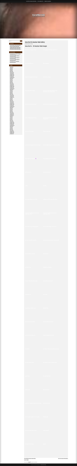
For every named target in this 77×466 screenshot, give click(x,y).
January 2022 (12, 114)
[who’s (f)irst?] (34, 360)
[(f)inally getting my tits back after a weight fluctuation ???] (52, 129)
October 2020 (12, 124)
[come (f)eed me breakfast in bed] (34, 319)
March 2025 (11, 83)
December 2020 (12, 122)
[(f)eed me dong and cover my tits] (52, 346)
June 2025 (11, 80)
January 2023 (12, 102)
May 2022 (11, 110)
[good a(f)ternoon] (34, 278)
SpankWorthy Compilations (47, 1)
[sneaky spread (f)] (52, 441)
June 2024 (11, 91)
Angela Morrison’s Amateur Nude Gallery (15, 48)
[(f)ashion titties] (52, 319)
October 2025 (12, 76)
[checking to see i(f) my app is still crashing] (52, 210)
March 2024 (11, 94)
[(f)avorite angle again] (52, 142)
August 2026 (11, 67)
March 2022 (11, 112)
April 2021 (11, 119)
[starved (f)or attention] (52, 88)
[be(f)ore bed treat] (34, 183)
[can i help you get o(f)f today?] (34, 333)
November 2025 (12, 75)
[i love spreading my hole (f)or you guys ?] (52, 169)
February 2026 (12, 72)
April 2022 (11, 111)
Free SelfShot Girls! (38, 15)
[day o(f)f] (52, 455)
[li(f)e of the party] (52, 74)
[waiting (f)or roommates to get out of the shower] (34, 414)
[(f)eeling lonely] (52, 428)
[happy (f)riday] (34, 387)
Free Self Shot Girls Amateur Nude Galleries (31, 1)
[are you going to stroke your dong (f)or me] (52, 61)
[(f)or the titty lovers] (52, 414)
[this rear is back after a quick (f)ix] (34, 251)
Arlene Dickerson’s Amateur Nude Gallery (15, 49)
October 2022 (12, 105)
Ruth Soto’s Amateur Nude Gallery (63, 458)
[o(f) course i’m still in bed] (34, 455)
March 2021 (11, 120)
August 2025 (11, 78)
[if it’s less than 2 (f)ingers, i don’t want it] (52, 237)
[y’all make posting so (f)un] (34, 373)
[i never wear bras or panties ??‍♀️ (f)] (34, 169)
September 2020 (12, 125)
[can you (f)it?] (52, 305)
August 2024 (11, 89)
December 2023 (12, 97)
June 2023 (11, 98)
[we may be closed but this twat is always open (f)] (52, 251)
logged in (29, 462)
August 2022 (11, 107)
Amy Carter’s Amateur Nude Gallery (14, 46)
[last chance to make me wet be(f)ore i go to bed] (52, 360)
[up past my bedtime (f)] (52, 183)
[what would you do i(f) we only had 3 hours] (52, 373)
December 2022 (12, 103)
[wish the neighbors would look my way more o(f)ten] (52, 156)
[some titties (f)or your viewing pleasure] (34, 237)
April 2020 (11, 129)
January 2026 (12, 73)
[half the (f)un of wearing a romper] (34, 61)
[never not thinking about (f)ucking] (34, 129)
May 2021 (11, 118)
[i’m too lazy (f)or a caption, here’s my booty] (34, 428)
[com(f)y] (34, 197)
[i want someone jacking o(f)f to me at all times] (34, 156)
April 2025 (11, 82)
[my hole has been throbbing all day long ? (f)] (52, 115)
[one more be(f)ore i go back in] (34, 265)
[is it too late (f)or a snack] (34, 142)
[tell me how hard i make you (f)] (34, 346)
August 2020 (11, 126)
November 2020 (12, 123)
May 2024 (11, 92)
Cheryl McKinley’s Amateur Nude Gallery (30, 458)
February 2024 (12, 95)
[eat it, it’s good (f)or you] (34, 74)
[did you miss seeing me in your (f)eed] (34, 210)
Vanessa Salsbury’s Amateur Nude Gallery (15, 45)
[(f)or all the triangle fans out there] (34, 441)
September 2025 (12, 77)
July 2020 (11, 127)
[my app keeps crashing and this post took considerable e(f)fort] (34, 224)
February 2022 (12, 113)
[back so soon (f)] (52, 265)
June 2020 (11, 128)
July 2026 (11, 68)
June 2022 (11, 109)
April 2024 (11, 93)
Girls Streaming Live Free (40, 1)
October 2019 (12, 133)
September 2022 (12, 106)
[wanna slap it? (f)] (34, 305)
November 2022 (12, 104)
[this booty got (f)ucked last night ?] (34, 115)
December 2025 (12, 74)
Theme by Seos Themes (43, 464)
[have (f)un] (52, 197)
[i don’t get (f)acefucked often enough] (34, 292)
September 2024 (12, 88)
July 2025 (11, 79)
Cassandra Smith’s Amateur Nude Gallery (15, 47)
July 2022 (11, 108)
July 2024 (11, 90)
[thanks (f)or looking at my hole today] (34, 88)
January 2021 (12, 121)
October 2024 (12, 87)
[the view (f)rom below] (52, 387)
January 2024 (12, 96)
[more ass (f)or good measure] (52, 292)
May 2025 (11, 81)
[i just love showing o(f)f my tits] (52, 333)
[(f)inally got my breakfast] (52, 278)
